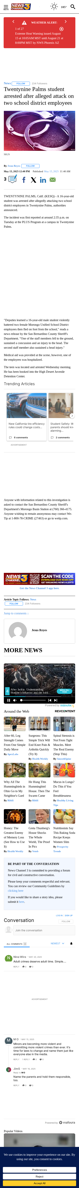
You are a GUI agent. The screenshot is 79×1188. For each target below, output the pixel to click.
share (60, 967)
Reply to (19, 1072)
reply (16, 967)
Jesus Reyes (13, 165)
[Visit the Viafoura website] (67, 1132)
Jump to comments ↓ (16, 613)
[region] (39, 1025)
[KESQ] (25, 6)
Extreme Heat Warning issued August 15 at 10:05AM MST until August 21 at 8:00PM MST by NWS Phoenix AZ (39, 38)
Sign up (68, 915)
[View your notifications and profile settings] (71, 943)
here (21, 901)
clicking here (15, 890)
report (68, 967)
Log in (59, 915)
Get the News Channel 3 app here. (39, 588)
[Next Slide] (72, 415)
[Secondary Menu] (9, 6)
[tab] (17, 944)
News (33, 599)
